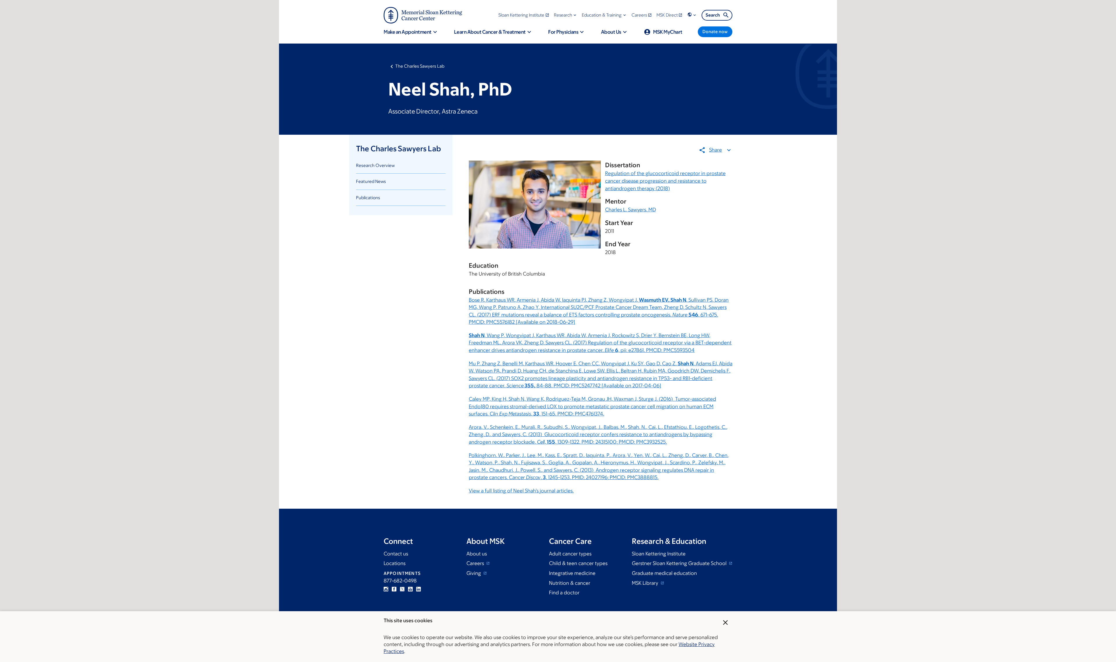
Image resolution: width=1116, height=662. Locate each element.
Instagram (386, 589)
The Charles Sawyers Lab (419, 66)
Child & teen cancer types (578, 563)
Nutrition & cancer (569, 583)
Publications (368, 197)
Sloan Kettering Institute (659, 554)
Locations (394, 563)
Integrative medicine (572, 573)
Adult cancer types (570, 554)
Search (713, 14)
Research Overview (375, 165)
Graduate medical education (664, 573)
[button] (565, 14)
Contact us (396, 554)
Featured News (371, 181)
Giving (474, 573)
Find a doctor (564, 593)
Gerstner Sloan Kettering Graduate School (680, 563)
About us (476, 554)
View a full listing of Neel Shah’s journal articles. (521, 491)
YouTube (410, 589)
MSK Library (645, 583)
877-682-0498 (400, 581)
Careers (475, 563)
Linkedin (418, 589)
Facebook (394, 589)
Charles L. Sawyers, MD (630, 210)
